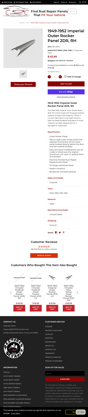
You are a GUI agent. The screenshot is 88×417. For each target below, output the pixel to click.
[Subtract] (49, 76)
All (27, 23)
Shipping (51, 60)
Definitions (50, 342)
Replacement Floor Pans (15, 395)
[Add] (60, 76)
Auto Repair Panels (12, 384)
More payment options (66, 97)
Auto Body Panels (12, 376)
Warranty (50, 353)
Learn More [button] (15, 413)
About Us (56, 2)
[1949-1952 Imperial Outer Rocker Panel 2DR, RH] (23, 74)
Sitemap (48, 327)
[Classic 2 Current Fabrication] (16, 11)
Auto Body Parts (11, 380)
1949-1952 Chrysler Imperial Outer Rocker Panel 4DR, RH (19, 292)
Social (6, 372)
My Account (72, 2)
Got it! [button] (75, 412)
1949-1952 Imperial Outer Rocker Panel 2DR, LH (52, 291)
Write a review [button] (44, 255)
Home (21, 23)
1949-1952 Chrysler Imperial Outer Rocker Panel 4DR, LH (36, 292)
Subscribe (65, 379)
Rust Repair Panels (12, 407)
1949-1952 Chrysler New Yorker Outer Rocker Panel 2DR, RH (68, 293)
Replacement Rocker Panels (16, 403)
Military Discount (53, 330)
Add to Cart (66, 84)
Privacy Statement (53, 361)
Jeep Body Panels (11, 388)
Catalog (49, 334)
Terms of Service (53, 357)
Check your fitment (23, 84)
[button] (82, 2)
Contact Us (64, 2)
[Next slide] (77, 292)
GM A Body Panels (11, 391)
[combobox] (72, 11)
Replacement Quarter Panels (17, 399)
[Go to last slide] (11, 292)
